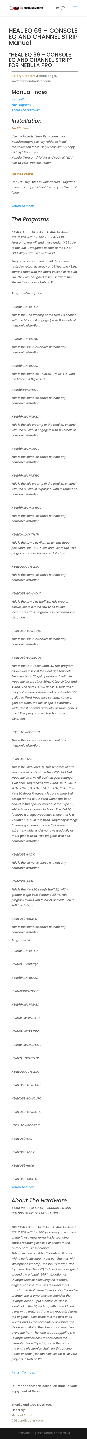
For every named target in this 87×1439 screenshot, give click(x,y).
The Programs (21, 105)
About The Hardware (26, 110)
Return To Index (23, 206)
